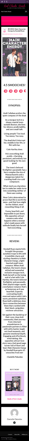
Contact (10, 434)
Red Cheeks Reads (6, 11)
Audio (20, 399)
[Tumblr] (6, 1)
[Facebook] (4, 1)
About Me (16, 434)
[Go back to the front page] (14, 6)
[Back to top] (25, 437)
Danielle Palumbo (7, 34)
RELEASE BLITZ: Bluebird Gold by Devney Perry (15, 18)
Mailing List (24, 434)
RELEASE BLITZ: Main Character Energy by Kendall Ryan (14, 23)
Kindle (9, 399)
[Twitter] (2, 1)
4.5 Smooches (15, 34)
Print (14, 399)
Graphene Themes (12, 439)
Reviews (20, 34)
